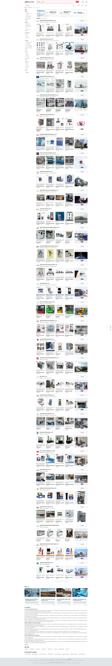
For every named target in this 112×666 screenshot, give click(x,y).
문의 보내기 (82, 20)
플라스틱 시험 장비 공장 (42, 654)
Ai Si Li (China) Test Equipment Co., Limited (47, 450)
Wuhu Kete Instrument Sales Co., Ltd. (46, 506)
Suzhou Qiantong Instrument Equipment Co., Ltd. (48, 320)
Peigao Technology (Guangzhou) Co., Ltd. (47, 413)
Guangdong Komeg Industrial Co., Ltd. (46, 171)
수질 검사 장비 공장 (41, 3)
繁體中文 (37, 660)
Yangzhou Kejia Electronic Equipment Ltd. (47, 114)
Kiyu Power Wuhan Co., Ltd (44, 283)
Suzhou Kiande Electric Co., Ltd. (45, 469)
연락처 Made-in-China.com (59, 659)
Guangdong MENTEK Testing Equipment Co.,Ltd (48, 134)
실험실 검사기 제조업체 (74, 654)
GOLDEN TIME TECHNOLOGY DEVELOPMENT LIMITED (49, 525)
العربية (64, 660)
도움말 (78, 5)
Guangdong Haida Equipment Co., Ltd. (46, 562)
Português (51, 660)
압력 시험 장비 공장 (50, 654)
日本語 (40, 660)
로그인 (87, 2)
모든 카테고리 (27, 5)
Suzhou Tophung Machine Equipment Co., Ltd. (48, 20)
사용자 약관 (47, 659)
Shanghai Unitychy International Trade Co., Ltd (48, 488)
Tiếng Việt (78, 660)
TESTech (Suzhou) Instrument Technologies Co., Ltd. (49, 190)
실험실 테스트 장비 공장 (63, 3)
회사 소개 (42, 659)
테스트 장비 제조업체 (58, 654)
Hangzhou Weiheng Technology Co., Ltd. (47, 76)
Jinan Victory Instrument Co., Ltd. (46, 208)
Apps (82, 5)
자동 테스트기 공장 (27, 654)
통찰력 (66, 659)
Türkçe (75, 660)
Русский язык (58, 660)
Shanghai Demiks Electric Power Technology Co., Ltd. (49, 543)
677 (66, 581)
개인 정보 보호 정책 (52, 659)
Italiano (55, 660)
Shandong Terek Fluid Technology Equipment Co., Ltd (49, 357)
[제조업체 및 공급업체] (29, 2)
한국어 (61, 660)
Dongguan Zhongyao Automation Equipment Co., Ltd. (49, 94)
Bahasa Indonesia (82, 660)
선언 (44, 659)
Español (46, 660)
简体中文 (34, 660)
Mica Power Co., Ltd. (43, 376)
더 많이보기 (26, 644)
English (31, 660)
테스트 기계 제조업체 (82, 654)
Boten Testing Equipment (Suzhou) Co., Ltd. (47, 301)
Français (43, 660)
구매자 (73, 5)
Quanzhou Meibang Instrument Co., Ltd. (47, 57)
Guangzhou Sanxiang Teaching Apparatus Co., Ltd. (48, 264)
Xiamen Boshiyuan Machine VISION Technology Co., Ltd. (50, 227)
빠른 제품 (64, 659)
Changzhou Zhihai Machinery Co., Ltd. (46, 432)
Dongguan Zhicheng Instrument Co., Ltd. (47, 339)
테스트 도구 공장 (68, 3)
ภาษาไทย (72, 660)
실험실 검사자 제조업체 (65, 654)
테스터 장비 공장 (57, 3)
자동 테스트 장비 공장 (52, 3)
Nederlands (67, 660)
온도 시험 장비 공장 (46, 3)
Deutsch (48, 660)
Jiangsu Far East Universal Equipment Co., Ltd (48, 152)
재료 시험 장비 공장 (34, 654)
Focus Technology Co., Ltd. (57, 662)
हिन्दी (69, 660)
